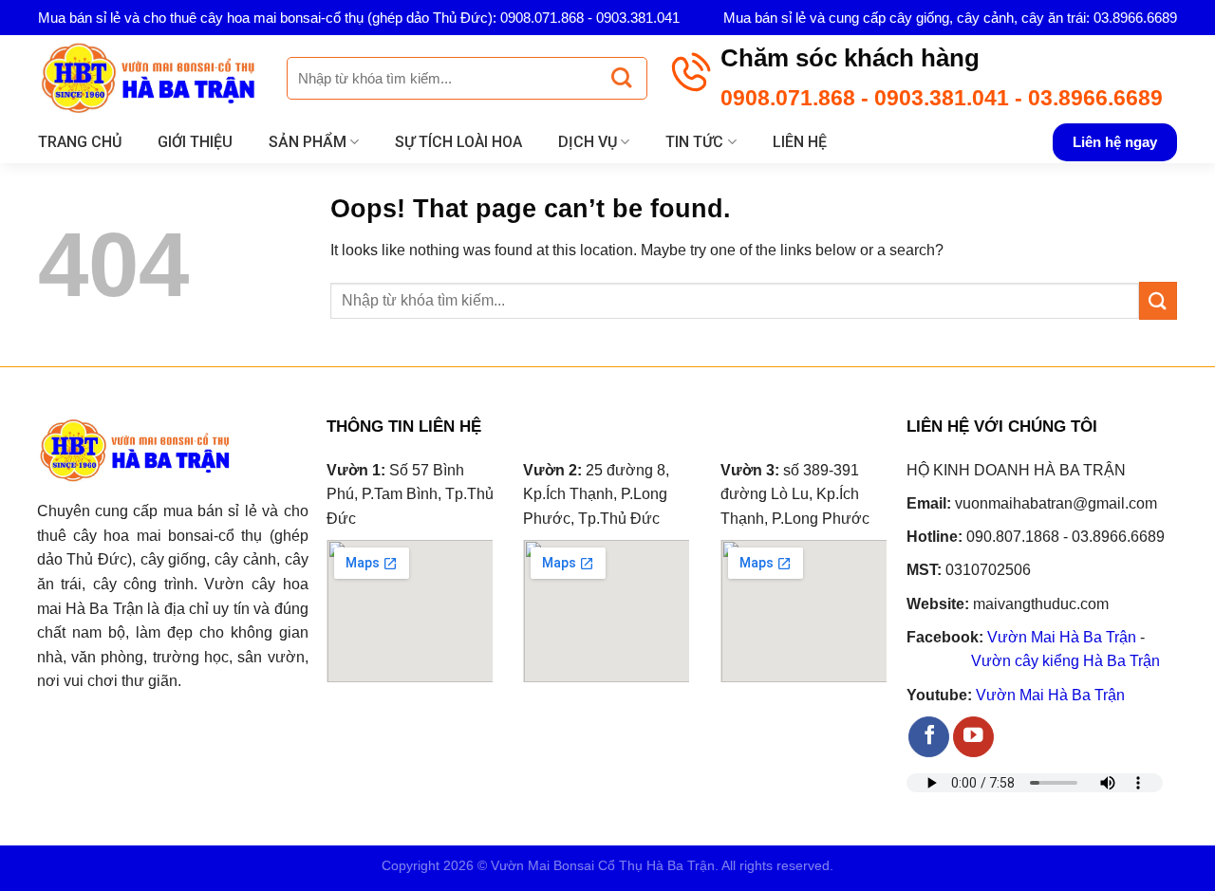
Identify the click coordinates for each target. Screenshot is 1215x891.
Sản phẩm (307, 142)
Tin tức (694, 142)
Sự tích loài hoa (458, 142)
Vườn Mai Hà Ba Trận (1061, 637)
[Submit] (621, 78)
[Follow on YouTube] (973, 736)
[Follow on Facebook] (928, 736)
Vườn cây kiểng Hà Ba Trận (1065, 661)
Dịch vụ (587, 142)
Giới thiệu (195, 142)
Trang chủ (80, 142)
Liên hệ (800, 142)
